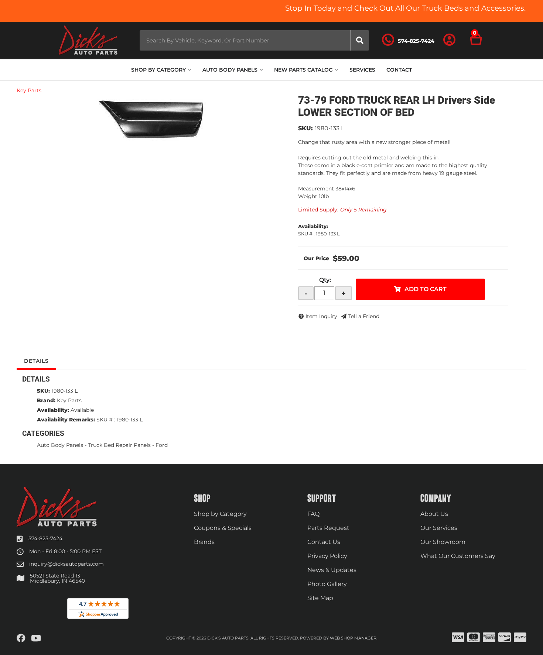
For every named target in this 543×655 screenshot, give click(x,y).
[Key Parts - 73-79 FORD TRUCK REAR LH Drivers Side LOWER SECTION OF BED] (152, 119)
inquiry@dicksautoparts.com (66, 563)
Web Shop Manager (353, 638)
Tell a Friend (363, 316)
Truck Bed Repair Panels (119, 445)
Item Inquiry (321, 316)
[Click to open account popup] (449, 40)
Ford (162, 445)
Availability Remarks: (66, 419)
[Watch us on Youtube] (36, 638)
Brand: (46, 400)
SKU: (305, 128)
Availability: (53, 410)
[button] (254, 40)
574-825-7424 (45, 538)
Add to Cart (425, 289)
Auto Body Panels (60, 445)
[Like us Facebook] (21, 638)
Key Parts (29, 90)
